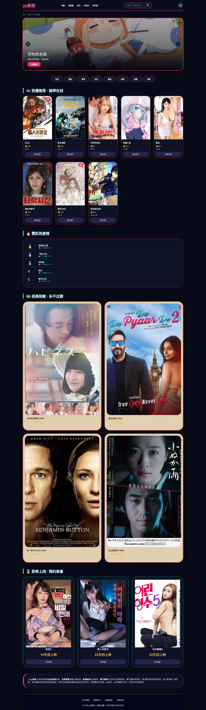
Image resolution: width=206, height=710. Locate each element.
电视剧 (71, 6)
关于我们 (86, 700)
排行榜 (95, 6)
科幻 (96, 79)
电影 (63, 6)
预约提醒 (48, 662)
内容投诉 (120, 700)
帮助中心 (97, 700)
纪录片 (86, 6)
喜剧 (70, 79)
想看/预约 (37, 154)
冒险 (149, 79)
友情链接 (109, 700)
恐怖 (122, 79)
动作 (57, 79)
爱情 (83, 79)
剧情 (136, 79)
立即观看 (34, 64)
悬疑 (109, 79)
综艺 (79, 6)
